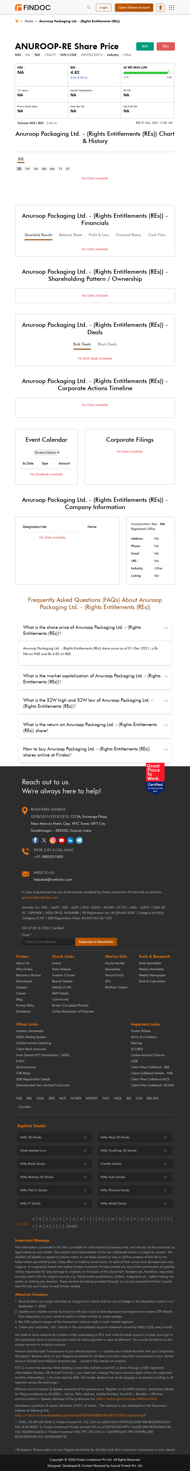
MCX (62, 1098)
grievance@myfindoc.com (40, 897)
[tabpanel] (95, 185)
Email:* (26, 934)
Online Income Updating (33, 1043)
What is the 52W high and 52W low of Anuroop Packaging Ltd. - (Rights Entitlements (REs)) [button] (88, 703)
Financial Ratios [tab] (128, 235)
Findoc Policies (141, 1031)
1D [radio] (19, 169)
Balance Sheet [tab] (70, 235)
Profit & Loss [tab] (99, 235)
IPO (108, 981)
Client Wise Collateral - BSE (150, 1067)
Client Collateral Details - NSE (152, 1073)
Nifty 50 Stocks (31, 1137)
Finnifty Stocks (111, 1164)
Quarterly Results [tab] (38, 235)
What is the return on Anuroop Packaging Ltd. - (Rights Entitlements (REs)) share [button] (90, 727)
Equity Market (114, 963)
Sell (165, 46)
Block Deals (107, 344)
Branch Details (62, 981)
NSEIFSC (92, 1098)
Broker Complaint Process (70, 1005)
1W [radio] (27, 169)
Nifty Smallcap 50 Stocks (118, 1151)
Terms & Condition (144, 1037)
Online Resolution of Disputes (73, 1011)
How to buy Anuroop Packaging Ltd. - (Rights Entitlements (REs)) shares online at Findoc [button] (86, 752)
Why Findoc (24, 969)
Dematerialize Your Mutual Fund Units (43, 1085)
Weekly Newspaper (152, 975)
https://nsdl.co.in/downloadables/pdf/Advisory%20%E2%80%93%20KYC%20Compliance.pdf (80, 1415)
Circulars (25, 1107)
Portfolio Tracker (116, 987)
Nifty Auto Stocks (113, 1177)
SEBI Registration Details (33, 1079)
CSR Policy (23, 1073)
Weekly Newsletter (151, 969)
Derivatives (112, 969)
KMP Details (60, 993)
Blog (19, 999)
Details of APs (61, 987)
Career (21, 993)
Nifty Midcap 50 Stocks (36, 1177)
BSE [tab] (21, 159)
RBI (129, 1098)
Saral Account (26, 1067)
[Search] (89, 7)
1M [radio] (35, 169)
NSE (19, 1098)
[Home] (17, 20)
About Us (22, 963)
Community (60, 999)
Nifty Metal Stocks (114, 1203)
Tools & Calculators (152, 981)
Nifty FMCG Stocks (33, 1190)
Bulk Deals (82, 344)
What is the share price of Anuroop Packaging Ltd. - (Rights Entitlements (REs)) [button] (82, 630)
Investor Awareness (30, 1031)
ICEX (139, 1098)
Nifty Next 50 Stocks (115, 1137)
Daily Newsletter (150, 963)
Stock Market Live (33, 1151)
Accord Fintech (121, 1466)
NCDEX (76, 1098)
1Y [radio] (60, 169)
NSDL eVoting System (31, 1037)
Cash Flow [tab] (156, 235)
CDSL (40, 1098)
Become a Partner (28, 975)
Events (56, 963)
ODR (134, 1061)
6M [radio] (52, 169)
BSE (29, 1098)
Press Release (61, 969)
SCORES (137, 1049)
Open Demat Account (134, 8)
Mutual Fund (114, 975)
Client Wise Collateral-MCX (150, 1079)
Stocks (29, 21)
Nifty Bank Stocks (32, 1164)
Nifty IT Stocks (30, 1203)
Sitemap (136, 1043)
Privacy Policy (25, 1005)
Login (104, 8)
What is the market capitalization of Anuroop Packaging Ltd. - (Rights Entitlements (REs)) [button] (92, 679)
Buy (145, 46)
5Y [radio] (68, 169)
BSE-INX (152, 1098)
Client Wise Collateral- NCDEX (152, 1085)
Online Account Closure (148, 1055)
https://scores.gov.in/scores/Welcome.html (126, 1399)
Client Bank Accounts (31, 1049)
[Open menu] (171, 7)
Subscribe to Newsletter (96, 942)
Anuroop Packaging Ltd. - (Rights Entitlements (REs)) (79, 21)
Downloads (24, 981)
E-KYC (20, 1061)
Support (21, 987)
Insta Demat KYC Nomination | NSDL (43, 1055)
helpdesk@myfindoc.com (53, 879)
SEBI (52, 1098)
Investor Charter (63, 975)
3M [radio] (44, 169)
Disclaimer (23, 1011)
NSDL (118, 1098)
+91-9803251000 (48, 857)
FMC (106, 1098)
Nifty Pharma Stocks (115, 1190)
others (72, 1226)
